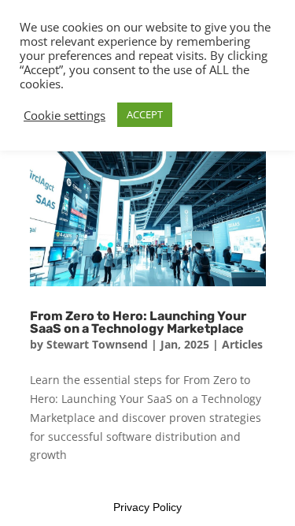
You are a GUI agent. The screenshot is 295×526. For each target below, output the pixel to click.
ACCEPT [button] (145, 114)
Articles (242, 344)
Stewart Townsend (97, 344)
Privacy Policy (147, 507)
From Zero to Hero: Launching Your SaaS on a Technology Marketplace (138, 322)
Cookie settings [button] (64, 115)
